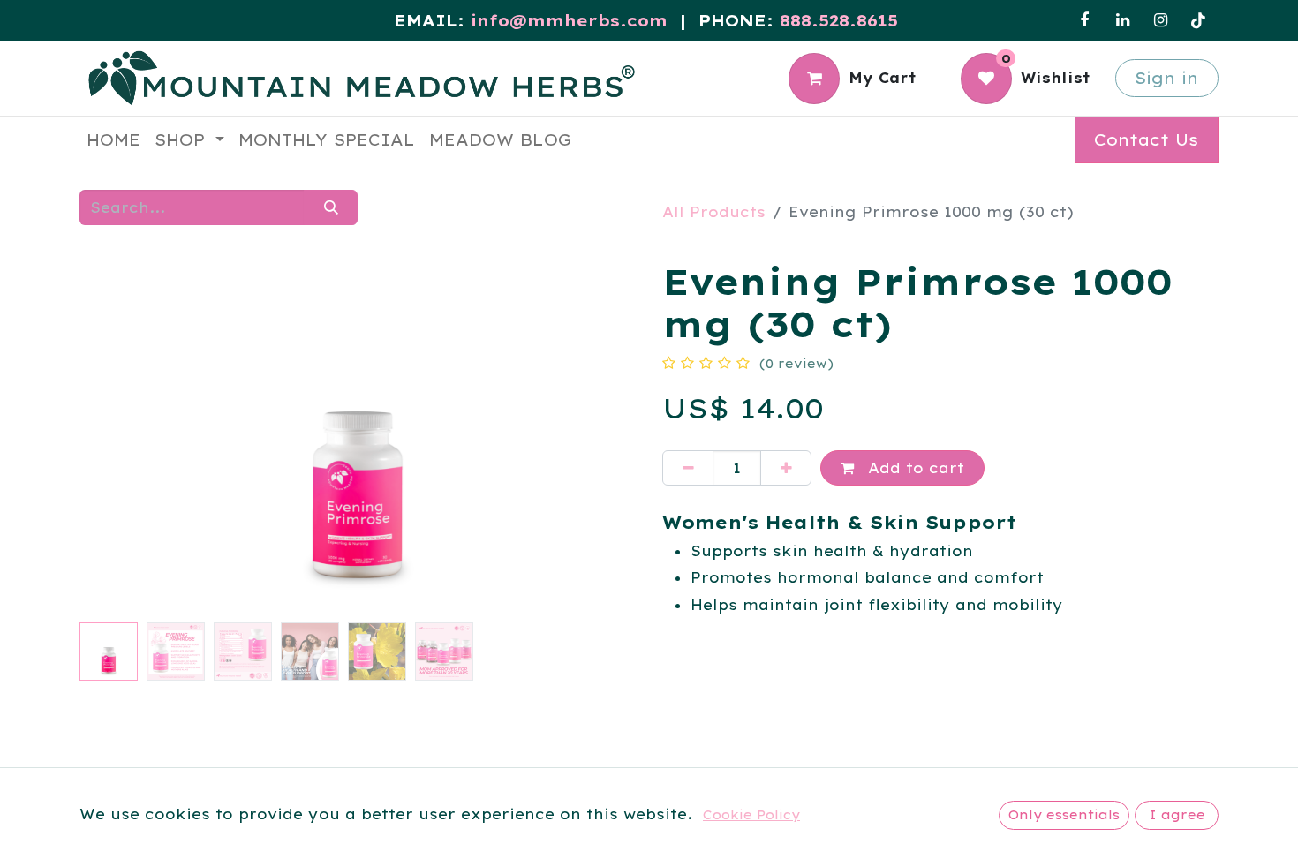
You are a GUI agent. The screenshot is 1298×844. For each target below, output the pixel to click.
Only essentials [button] (1064, 815)
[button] (121, 437)
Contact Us (1146, 140)
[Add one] (785, 468)
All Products (714, 212)
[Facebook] (1084, 20)
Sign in (1166, 78)
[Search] (331, 207)
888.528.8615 (839, 21)
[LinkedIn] (1122, 20)
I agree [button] (1177, 815)
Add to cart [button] (913, 468)
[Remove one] (687, 468)
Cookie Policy (751, 815)
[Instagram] (1160, 20)
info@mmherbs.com (569, 21)
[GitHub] (1198, 20)
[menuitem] (113, 140)
